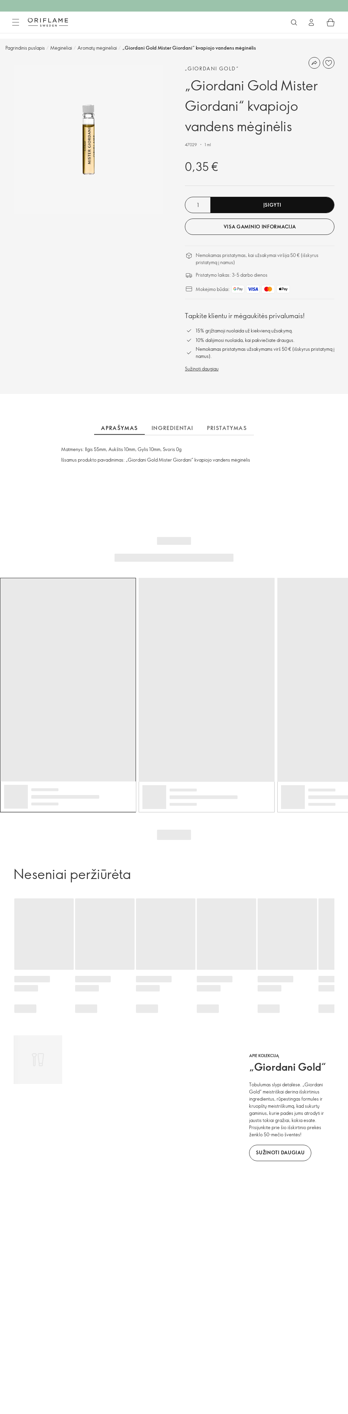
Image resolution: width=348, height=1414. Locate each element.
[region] (88, 139)
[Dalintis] (314, 63)
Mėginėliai (61, 48)
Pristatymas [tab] (227, 428)
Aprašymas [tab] (119, 428)
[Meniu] (15, 22)
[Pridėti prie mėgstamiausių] (328, 63)
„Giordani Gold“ (212, 68)
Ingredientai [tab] (172, 428)
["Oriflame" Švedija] (48, 22)
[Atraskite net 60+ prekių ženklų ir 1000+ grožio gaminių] (294, 22)
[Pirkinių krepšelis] (331, 22)
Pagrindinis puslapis (25, 48)
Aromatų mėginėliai (97, 48)
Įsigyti (272, 205)
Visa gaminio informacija (260, 226)
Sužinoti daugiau (202, 368)
